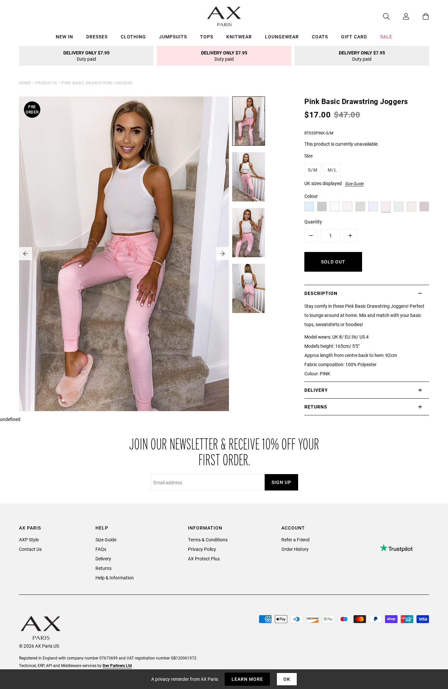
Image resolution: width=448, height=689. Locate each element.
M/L (332, 170)
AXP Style (29, 539)
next (222, 253)
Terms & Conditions (208, 539)
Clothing (133, 36)
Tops (206, 36)
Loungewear (282, 36)
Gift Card (354, 36)
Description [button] (320, 293)
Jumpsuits (173, 36)
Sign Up (281, 482)
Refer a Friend (295, 539)
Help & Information (114, 577)
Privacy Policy (202, 549)
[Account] (399, 16)
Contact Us (30, 549)
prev (25, 253)
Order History (295, 549)
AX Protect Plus (204, 558)
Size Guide (354, 183)
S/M (312, 170)
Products (46, 82)
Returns (103, 568)
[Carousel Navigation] (124, 253)
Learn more (247, 679)
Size (308, 156)
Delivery (103, 558)
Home (25, 82)
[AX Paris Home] (224, 16)
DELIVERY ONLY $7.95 (86, 56)
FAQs (100, 549)
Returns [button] (315, 407)
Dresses (97, 36)
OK (286, 679)
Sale (386, 36)
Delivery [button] (316, 390)
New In (64, 36)
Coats (320, 36)
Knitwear (239, 36)
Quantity (313, 222)
